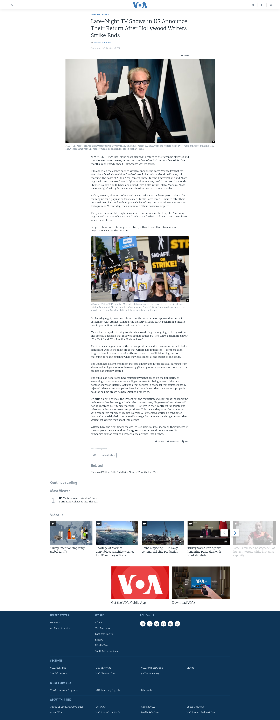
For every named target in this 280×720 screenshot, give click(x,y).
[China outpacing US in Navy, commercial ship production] (163, 533)
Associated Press (102, 42)
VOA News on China (152, 667)
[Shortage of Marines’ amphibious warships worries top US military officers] (117, 533)
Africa (98, 622)
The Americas (102, 628)
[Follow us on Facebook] (143, 623)
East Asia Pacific (104, 634)
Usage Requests (195, 706)
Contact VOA (148, 706)
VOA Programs (58, 667)
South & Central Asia (106, 651)
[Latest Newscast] (271, 5)
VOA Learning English (108, 690)
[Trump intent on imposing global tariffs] (71, 533)
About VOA (56, 712)
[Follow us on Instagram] (163, 623)
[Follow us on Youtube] (156, 623)
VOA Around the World (108, 712)
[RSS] (170, 623)
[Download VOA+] (201, 582)
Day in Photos (103, 667)
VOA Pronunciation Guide (201, 712)
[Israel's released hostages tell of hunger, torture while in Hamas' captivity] (254, 533)
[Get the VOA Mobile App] (140, 582)
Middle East (101, 645)
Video (54, 515)
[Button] (185, 55)
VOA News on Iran (106, 673)
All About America (60, 628)
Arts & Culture (100, 14)
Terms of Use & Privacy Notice (66, 706)
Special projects (59, 673)
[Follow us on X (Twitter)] (149, 623)
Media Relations (150, 712)
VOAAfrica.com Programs (64, 690)
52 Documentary (150, 673)
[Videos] (262, 5)
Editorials (146, 690)
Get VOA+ (101, 706)
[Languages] (253, 5)
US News (55, 622)
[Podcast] (177, 623)
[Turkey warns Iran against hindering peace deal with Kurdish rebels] (209, 533)
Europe (99, 639)
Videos (190, 667)
